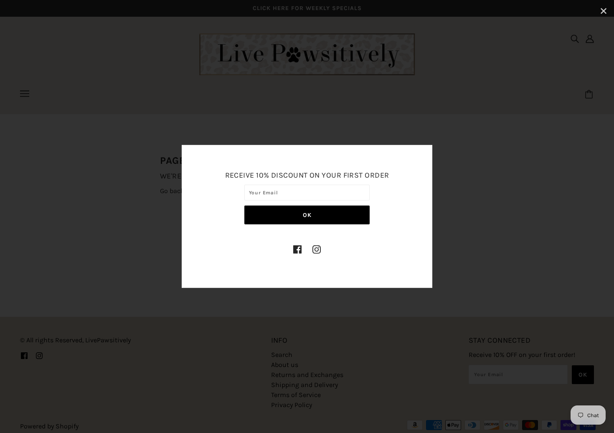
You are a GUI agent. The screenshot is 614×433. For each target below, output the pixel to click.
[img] (297, 248)
